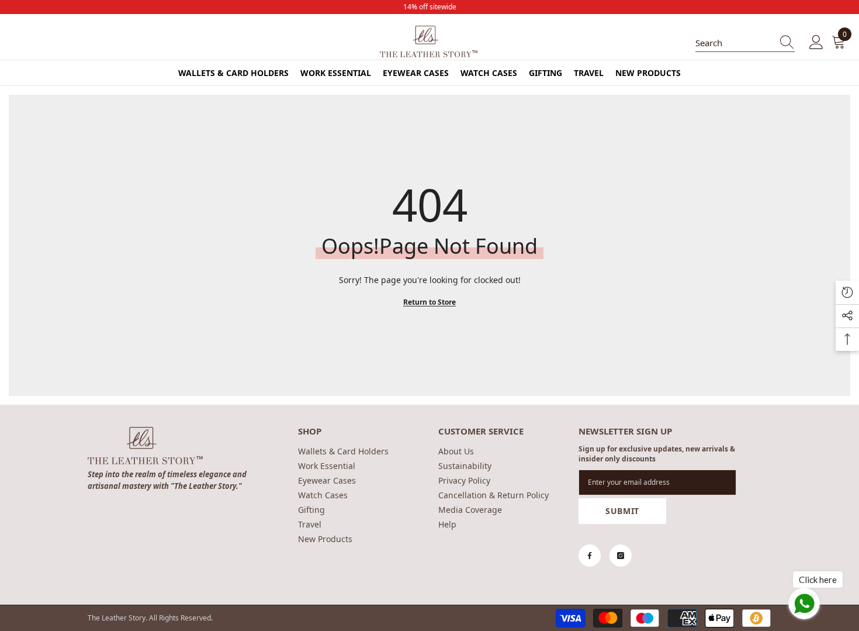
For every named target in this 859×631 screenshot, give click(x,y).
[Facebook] (590, 555)
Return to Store (429, 302)
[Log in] (816, 43)
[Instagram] (620, 555)
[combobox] (734, 42)
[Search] (745, 43)
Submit (622, 510)
